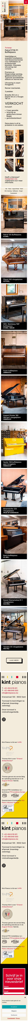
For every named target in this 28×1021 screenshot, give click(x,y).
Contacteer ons (11, 179)
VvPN (19, 742)
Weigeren (14, 1011)
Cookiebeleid (11, 1018)
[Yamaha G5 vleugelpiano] (14, 626)
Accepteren (14, 1007)
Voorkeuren (14, 1015)
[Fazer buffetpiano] (14, 350)
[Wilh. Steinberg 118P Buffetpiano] (14, 303)
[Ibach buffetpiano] (14, 535)
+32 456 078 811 (10, 688)
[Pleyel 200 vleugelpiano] (14, 258)
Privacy (18, 1018)
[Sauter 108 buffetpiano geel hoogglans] (14, 441)
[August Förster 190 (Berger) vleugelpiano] (14, 395)
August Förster (7, 781)
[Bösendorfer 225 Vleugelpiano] (14, 488)
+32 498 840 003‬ (11, 690)
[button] (25, 997)
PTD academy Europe (17, 792)
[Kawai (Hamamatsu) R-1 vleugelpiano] (14, 579)
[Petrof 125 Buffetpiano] (14, 214)
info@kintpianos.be (10, 693)
